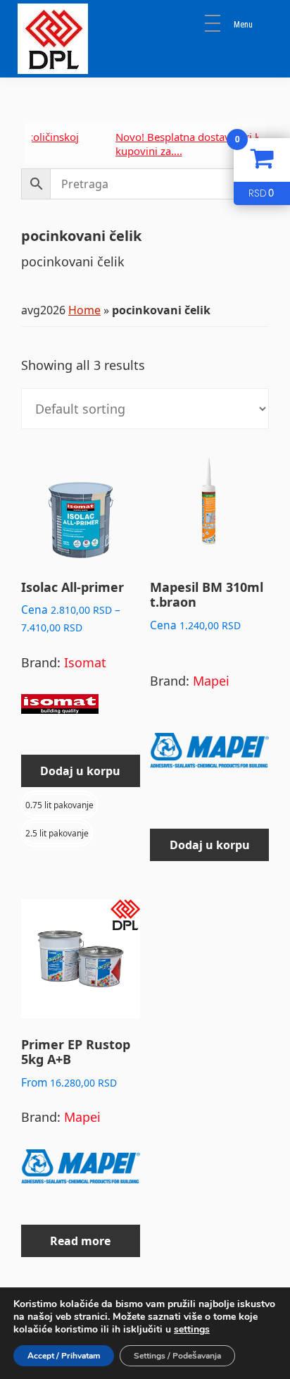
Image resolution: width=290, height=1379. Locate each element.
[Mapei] (209, 757)
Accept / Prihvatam (63, 1355)
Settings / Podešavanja (177, 1355)
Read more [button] (80, 1241)
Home (84, 310)
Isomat (85, 662)
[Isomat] (60, 710)
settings (192, 1329)
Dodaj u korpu (80, 771)
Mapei (211, 680)
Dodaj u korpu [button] (210, 845)
